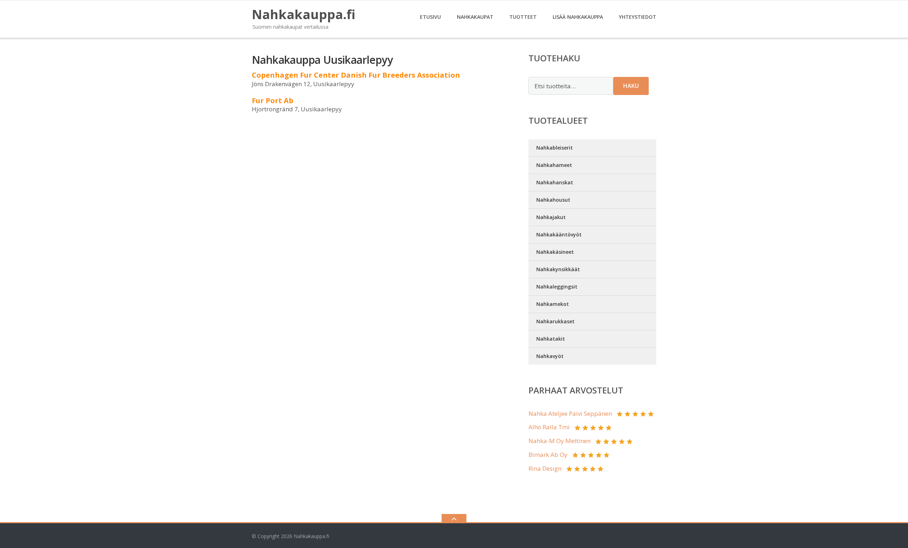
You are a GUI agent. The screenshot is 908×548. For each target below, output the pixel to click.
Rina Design (544, 468)
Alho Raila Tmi (549, 427)
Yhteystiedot (637, 16)
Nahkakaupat (475, 16)
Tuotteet (523, 16)
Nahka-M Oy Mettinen (559, 441)
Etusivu (430, 16)
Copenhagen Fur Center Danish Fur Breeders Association (356, 75)
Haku (631, 86)
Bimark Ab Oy (548, 455)
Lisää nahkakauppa (578, 16)
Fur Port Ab (272, 100)
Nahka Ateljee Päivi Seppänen (570, 413)
